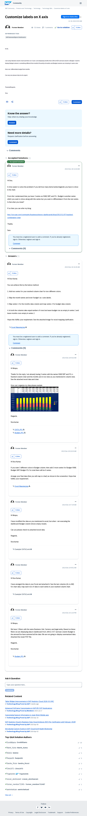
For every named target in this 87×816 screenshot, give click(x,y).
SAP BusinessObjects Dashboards (16, 37)
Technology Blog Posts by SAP (18, 704)
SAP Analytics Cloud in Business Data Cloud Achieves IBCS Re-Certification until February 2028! (40, 722)
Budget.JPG (19, 433)
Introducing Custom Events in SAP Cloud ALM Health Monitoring (28, 729)
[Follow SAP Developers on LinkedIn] (49, 807)
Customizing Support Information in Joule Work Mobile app (27, 715)
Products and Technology (24, 8)
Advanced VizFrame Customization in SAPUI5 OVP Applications (28, 708)
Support (60, 812)
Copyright (29, 812)
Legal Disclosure (40, 812)
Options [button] (80, 17)
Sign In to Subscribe (70, 17)
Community (17, 3)
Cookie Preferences (72, 812)
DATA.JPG (18, 430)
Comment (77, 102)
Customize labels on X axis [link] (62, 8)
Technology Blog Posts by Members (20, 711)
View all (8, 795)
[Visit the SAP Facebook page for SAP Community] (38, 807)
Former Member (18, 27)
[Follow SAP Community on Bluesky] (41, 807)
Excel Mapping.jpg (18, 327)
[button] (73, 27)
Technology (36, 8)
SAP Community (9, 8)
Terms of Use (19, 812)
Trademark (51, 812)
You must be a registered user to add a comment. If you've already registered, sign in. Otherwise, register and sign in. (41, 238)
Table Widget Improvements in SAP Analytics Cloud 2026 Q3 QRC (29, 701)
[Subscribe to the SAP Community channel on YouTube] (45, 807)
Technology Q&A (47, 8)
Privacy (10, 812)
